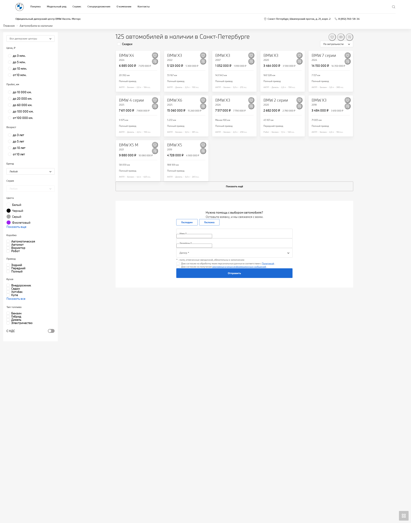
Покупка (35, 6)
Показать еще (16, 227)
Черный (17, 211)
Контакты (144, 6)
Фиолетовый (21, 223)
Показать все (15, 299)
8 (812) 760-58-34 (348, 18)
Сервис (77, 6)
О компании (124, 6)
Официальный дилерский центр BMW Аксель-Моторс (48, 18)
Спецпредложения (98, 6)
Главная (9, 25)
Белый (16, 205)
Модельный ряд (56, 6)
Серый (16, 217)
